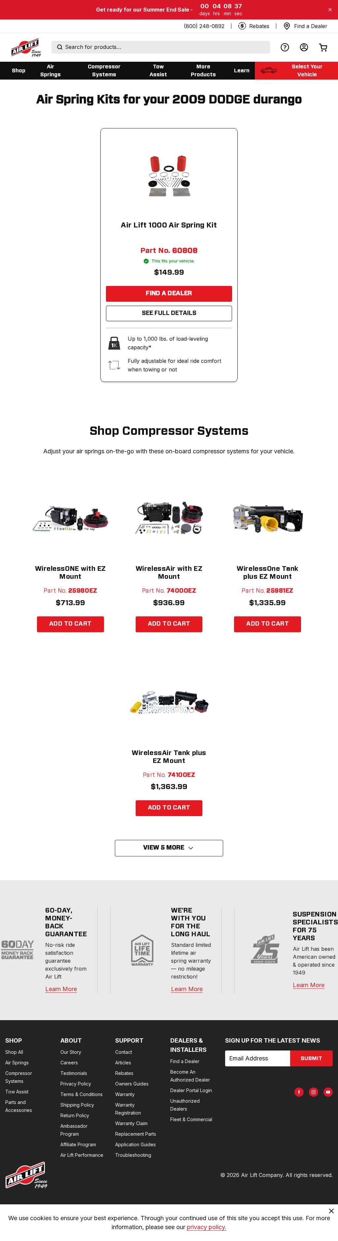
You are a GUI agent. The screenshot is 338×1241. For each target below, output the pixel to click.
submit (311, 1058)
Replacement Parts (135, 1134)
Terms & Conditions (81, 1094)
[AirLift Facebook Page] (299, 1092)
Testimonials (73, 1073)
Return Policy (74, 1115)
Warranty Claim (131, 1123)
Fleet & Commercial (191, 1119)
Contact (123, 1052)
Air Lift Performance (81, 1155)
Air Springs (17, 1062)
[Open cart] (323, 47)
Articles (123, 1062)
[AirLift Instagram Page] (313, 1092)
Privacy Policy (75, 1083)
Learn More (61, 988)
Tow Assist (16, 1091)
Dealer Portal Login (191, 1090)
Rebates (124, 1073)
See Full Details (169, 313)
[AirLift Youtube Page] (328, 1092)
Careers (69, 1062)
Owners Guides (132, 1083)
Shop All (14, 1052)
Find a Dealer (169, 293)
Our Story (70, 1052)
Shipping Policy (77, 1105)
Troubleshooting (133, 1155)
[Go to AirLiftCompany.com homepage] (26, 1175)
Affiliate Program (78, 1144)
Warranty (125, 1094)
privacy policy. (206, 1227)
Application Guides (135, 1144)
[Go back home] (26, 47)
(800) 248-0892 (204, 26)
